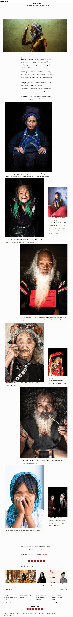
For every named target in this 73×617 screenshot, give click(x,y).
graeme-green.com (39, 554)
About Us (6, 613)
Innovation (59, 595)
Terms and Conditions (39, 613)
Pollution (37, 597)
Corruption (54, 597)
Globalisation (10, 595)
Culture (21, 595)
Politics (5, 599)
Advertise (12, 613)
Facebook (41, 549)
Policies (31, 613)
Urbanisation (38, 599)
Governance (6, 597)
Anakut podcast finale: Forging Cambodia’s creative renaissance (53, 584)
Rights (26, 597)
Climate (37, 595)
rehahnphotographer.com (47, 548)
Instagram (47, 549)
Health (30, 595)
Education (26, 595)
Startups (53, 599)
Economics (54, 595)
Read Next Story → (63, 589)
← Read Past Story (9, 589)
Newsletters (24, 613)
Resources (42, 597)
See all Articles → (7, 602)
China (5, 595)
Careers (18, 613)
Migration (22, 597)
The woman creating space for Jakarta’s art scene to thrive (18, 584)
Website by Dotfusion (51, 613)
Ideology (11, 597)
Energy (41, 595)
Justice (15, 597)
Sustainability (59, 597)
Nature (45, 595)
